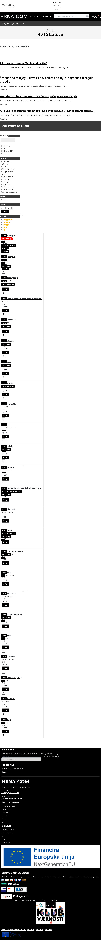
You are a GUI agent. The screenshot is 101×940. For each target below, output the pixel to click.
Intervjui (30, 721)
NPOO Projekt (5, 842)
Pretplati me (51, 756)
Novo (29, 89)
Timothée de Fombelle (9, 428)
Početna (58, 2)
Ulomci (29, 735)
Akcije (29, 340)
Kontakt (58, 9)
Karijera (3, 836)
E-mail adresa (6, 756)
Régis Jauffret (6, 702)
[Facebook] (3, 5)
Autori (29, 20)
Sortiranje (4, 136)
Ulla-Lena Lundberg (8, 659)
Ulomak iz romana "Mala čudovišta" (23, 63)
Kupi (5, 268)
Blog (29, 717)
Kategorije (4, 158)
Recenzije (4, 216)
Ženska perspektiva (34, 4)
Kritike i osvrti (32, 728)
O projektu (31, 13)
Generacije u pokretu (35, 8)
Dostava (4, 816)
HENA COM (50, 29)
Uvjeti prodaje (5, 809)
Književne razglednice (35, 725)
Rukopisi (4, 839)
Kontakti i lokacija (7, 833)
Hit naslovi (32, 466)
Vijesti (29, 739)
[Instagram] (6, 5)
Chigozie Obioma (7, 596)
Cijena (2, 204)
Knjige (29, 16)
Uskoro (30, 215)
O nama (57, 6)
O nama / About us (7, 830)
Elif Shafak (5, 302)
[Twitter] (13, 5)
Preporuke (31, 732)
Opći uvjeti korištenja (8, 806)
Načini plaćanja (6, 812)
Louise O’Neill (6, 407)
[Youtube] (10, 5)
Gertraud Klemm (7, 470)
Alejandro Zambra (7, 512)
